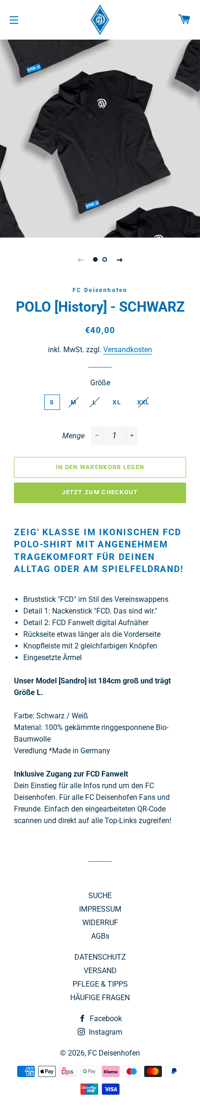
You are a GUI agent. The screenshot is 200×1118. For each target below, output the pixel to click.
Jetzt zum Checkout (100, 492)
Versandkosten (127, 349)
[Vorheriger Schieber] (80, 259)
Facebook (105, 1018)
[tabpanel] (100, 137)
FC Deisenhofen (114, 1053)
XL (117, 402)
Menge (73, 435)
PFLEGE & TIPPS (100, 984)
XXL (143, 402)
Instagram (104, 1032)
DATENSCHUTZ (100, 957)
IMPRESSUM (100, 909)
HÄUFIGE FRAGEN (100, 997)
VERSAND (100, 970)
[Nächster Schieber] (119, 259)
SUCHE (100, 895)
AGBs (100, 936)
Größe (100, 382)
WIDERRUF (100, 922)
